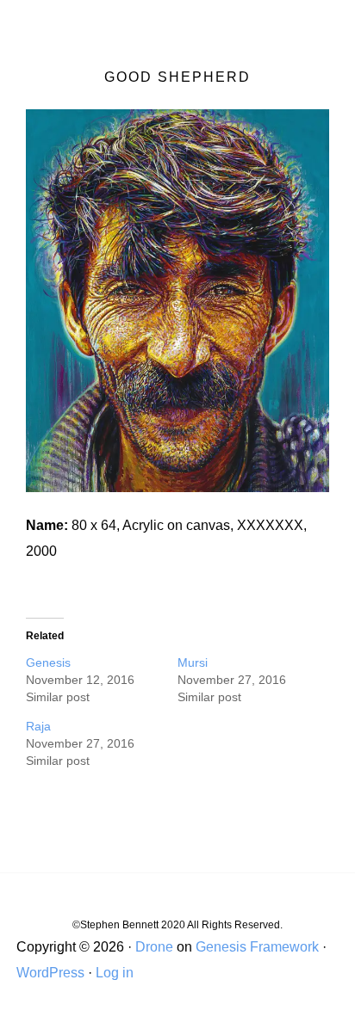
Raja (38, 726)
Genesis (48, 662)
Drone (154, 947)
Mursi (193, 662)
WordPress (50, 972)
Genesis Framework (257, 947)
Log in (115, 972)
